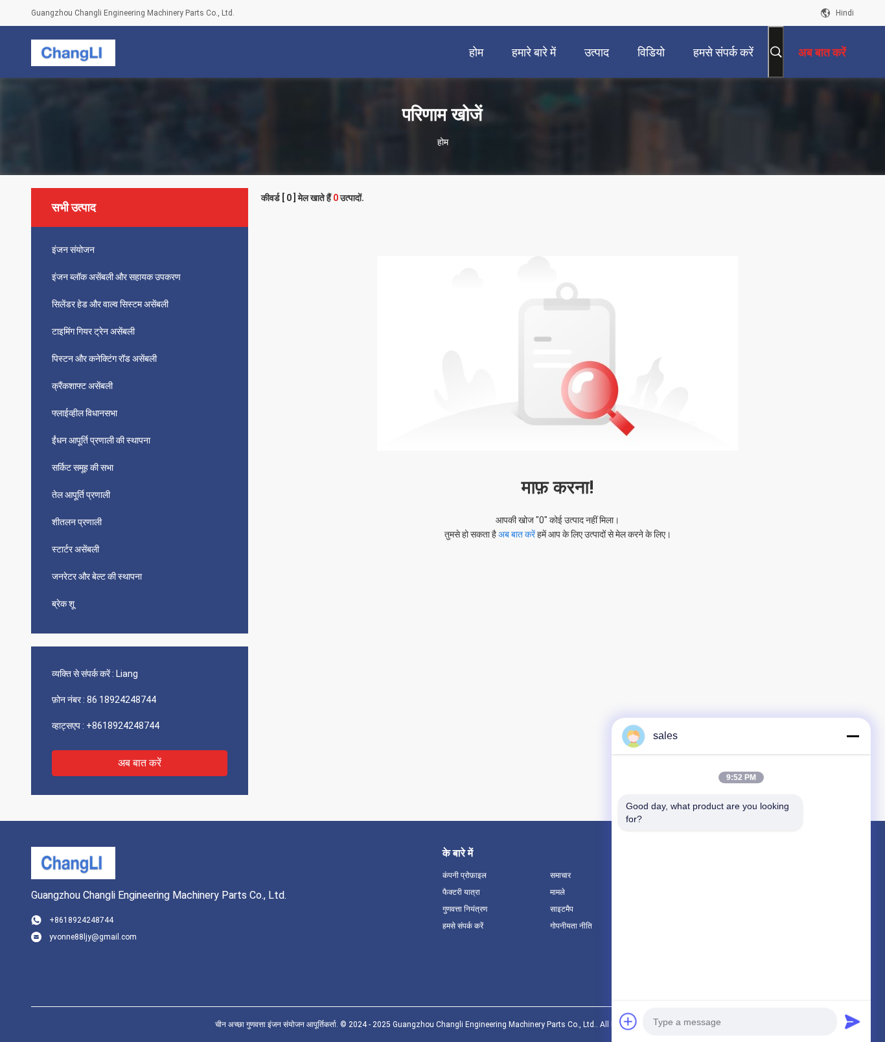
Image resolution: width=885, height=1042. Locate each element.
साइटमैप (561, 909)
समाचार (560, 875)
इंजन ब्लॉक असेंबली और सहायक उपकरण (116, 277)
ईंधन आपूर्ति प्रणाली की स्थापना (101, 440)
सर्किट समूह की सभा (82, 467)
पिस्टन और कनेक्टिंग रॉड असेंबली (104, 358)
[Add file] (628, 1021)
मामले (557, 892)
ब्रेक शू (63, 603)
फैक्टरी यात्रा (461, 892)
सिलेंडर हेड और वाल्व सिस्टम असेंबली (110, 304)
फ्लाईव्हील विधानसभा (84, 413)
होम (442, 142)
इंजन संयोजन (73, 249)
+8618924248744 (122, 725)
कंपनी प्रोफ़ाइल (464, 875)
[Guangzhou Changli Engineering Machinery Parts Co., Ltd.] (73, 52)
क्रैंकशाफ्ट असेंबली (82, 386)
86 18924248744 (121, 699)
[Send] (852, 1021)
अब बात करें (139, 763)
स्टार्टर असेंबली (75, 549)
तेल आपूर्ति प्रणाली (81, 495)
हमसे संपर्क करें (462, 925)
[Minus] (852, 736)
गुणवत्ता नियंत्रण (464, 909)
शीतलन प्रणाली (77, 522)
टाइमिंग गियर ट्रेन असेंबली (93, 331)
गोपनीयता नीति (571, 925)
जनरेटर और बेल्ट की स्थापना (97, 576)
